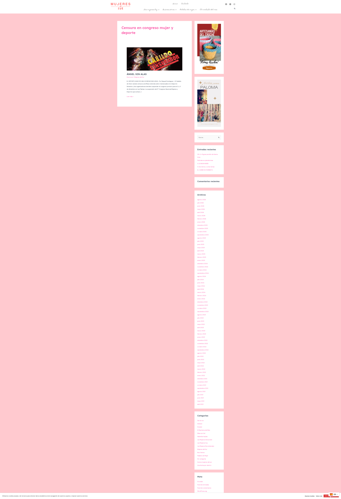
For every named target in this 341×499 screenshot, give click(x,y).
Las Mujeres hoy (202, 443)
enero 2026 (201, 222)
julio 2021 (200, 395)
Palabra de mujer (187, 9)
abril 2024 (200, 289)
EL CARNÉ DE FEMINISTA (205, 170)
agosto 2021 (201, 391)
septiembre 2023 (203, 311)
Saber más (319, 496)
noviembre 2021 (202, 382)
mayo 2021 (200, 401)
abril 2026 (200, 212)
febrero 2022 (201, 372)
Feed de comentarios (204, 488)
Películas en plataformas (205, 160)
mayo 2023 (201, 324)
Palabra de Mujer (202, 456)
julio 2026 (200, 203)
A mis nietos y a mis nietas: (206, 167)
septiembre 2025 (203, 235)
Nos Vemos (201, 452)
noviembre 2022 (202, 343)
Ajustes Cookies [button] (310, 496)
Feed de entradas (203, 485)
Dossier (199, 427)
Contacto (185, 3)
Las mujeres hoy (150, 9)
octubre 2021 (201, 385)
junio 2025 (200, 244)
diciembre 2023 (202, 302)
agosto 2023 (201, 315)
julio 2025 (200, 241)
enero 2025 (201, 260)
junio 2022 (200, 359)
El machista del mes (208, 9)
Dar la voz (130, 77)
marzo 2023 (201, 331)
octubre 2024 (202, 270)
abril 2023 (200, 327)
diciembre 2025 (202, 225)
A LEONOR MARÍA (203, 163)
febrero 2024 (201, 295)
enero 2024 (201, 299)
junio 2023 (200, 321)
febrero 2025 (201, 257)
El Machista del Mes (203, 430)
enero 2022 (201, 375)
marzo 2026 (201, 216)
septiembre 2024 (203, 273)
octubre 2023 (201, 308)
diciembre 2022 (202, 340)
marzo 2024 (201, 292)
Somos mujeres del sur (204, 462)
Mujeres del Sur (202, 449)
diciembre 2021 (202, 379)
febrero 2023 (201, 334)
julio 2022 (200, 356)
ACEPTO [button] (327, 496)
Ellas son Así (201, 433)
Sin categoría (201, 459)
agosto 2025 (201, 238)
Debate (199, 424)
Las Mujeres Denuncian (204, 440)
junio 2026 (200, 206)
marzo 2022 (201, 369)
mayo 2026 (201, 209)
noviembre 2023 (202, 305)
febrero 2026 (201, 219)
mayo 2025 (201, 248)
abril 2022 (200, 366)
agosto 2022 (201, 353)
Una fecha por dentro (204, 465)
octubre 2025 (201, 232)
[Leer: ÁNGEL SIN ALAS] (154, 59)
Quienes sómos (169, 9)
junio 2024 (200, 283)
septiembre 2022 (203, 350)
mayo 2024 (201, 286)
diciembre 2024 (202, 264)
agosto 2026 (201, 200)
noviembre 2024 (202, 267)
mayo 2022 (201, 363)
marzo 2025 (201, 254)
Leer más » (130, 96)
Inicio (175, 3)
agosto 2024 (201, 276)
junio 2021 (200, 398)
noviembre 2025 (202, 228)
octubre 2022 (201, 347)
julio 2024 (200, 279)
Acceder (200, 481)
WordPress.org (202, 491)
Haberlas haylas (202, 436)
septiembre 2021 (202, 388)
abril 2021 (200, 404)
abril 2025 (200, 251)
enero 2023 (201, 337)
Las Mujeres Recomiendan (205, 446)
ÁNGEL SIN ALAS (137, 74)
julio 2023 (200, 318)
